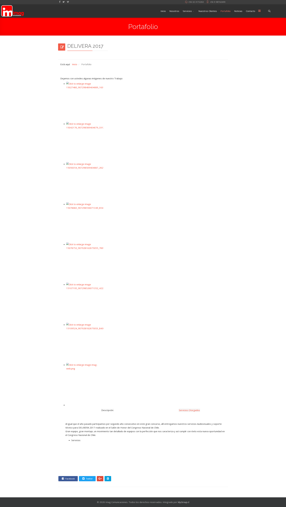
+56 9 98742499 (217, 2)
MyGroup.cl (183, 502)
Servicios (187, 11)
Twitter (89, 478)
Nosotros (174, 11)
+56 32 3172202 (196, 2)
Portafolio (225, 11)
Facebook (70, 478)
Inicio (163, 11)
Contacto (250, 11)
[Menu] (259, 11)
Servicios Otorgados (189, 410)
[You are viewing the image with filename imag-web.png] (148, 383)
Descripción (107, 410)
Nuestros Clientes (207, 11)
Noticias (238, 11)
